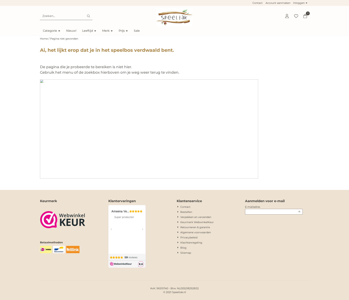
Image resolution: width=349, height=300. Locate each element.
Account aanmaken (278, 3)
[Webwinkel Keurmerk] (62, 233)
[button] (287, 16)
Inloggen (299, 3)
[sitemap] (149, 177)
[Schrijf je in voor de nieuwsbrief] (299, 212)
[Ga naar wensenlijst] (296, 16)
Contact (257, 3)
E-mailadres (274, 207)
